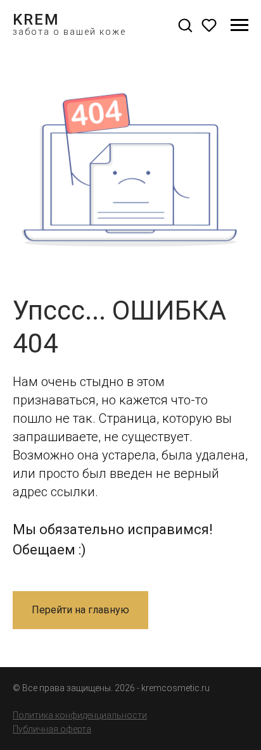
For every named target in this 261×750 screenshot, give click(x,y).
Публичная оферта (52, 729)
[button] (185, 24)
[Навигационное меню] (239, 25)
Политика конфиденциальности (80, 715)
